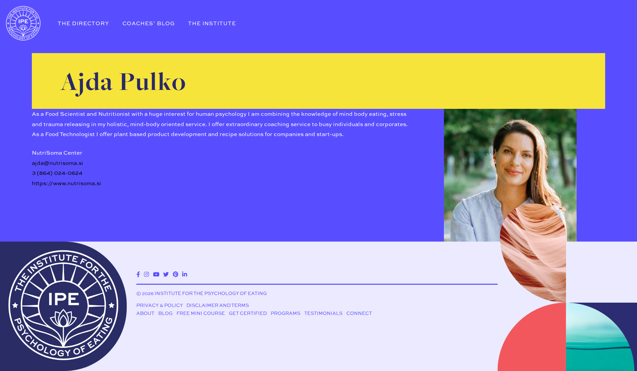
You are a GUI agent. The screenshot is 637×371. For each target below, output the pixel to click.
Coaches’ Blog (148, 23)
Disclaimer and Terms (217, 305)
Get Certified (248, 313)
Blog (165, 313)
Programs (285, 313)
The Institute (212, 23)
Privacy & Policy (159, 305)
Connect (359, 313)
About (145, 313)
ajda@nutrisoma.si (57, 163)
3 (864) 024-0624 (57, 173)
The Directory (83, 23)
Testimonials (323, 313)
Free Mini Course (201, 313)
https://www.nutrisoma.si (66, 183)
